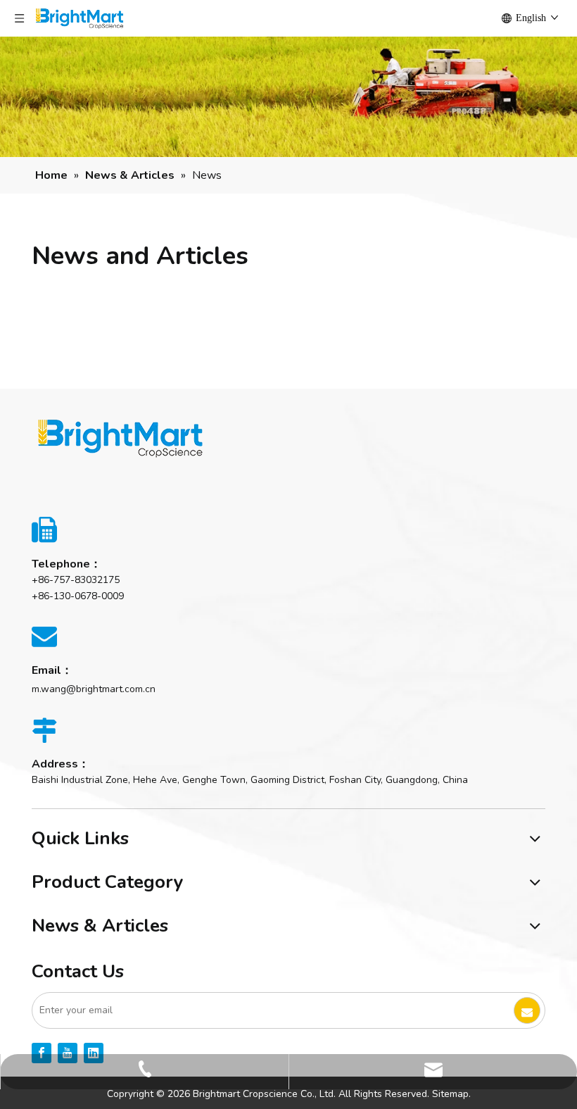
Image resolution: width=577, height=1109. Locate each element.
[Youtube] (67, 1053)
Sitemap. (451, 1094)
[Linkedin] (93, 1053)
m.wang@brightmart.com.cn (94, 689)
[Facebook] (41, 1053)
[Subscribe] (527, 1010)
